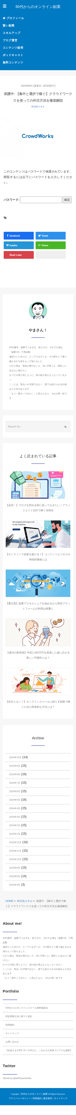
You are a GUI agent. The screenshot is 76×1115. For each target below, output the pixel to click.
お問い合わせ (12, 1042)
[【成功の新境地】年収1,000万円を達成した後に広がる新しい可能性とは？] (38, 632)
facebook (14, 235)
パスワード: (12, 199)
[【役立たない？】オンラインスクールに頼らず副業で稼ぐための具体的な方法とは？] (38, 681)
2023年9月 (14, 868)
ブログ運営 (10, 40)
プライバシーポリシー (20, 1098)
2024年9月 (14, 766)
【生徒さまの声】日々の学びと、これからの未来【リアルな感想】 (39, 1050)
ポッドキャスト (13, 55)
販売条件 (47, 1098)
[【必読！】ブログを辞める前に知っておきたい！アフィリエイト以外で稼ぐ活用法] (38, 485)
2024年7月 (14, 783)
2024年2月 (14, 825)
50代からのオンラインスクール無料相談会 (27, 1008)
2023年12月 (15, 842)
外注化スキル (38, 106)
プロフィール (15, 18)
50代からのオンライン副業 (34, 1094)
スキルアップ (11, 32)
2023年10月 (15, 859)
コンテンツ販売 (13, 47)
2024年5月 (14, 800)
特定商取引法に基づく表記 (19, 1016)
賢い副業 (9, 25)
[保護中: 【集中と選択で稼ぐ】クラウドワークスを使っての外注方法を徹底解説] (38, 135)
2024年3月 (14, 817)
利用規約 (10, 1025)
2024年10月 (15, 757)
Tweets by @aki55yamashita (17, 1078)
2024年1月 (14, 834)
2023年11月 (15, 851)
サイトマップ (12, 1033)
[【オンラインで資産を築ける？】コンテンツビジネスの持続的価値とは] (38, 534)
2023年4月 (14, 885)
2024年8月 (14, 774)
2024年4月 (14, 808)
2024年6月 (14, 791)
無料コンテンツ (13, 62)
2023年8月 (14, 876)
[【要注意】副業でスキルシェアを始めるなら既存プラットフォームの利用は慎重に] (38, 583)
